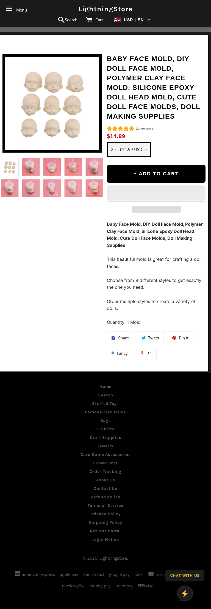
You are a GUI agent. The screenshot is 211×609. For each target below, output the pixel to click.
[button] (132, 19)
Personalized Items (105, 412)
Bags (105, 420)
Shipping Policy (105, 522)
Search (105, 395)
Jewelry (105, 446)
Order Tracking (105, 471)
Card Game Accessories (105, 454)
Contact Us (105, 488)
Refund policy (105, 496)
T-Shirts (105, 429)
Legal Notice (105, 539)
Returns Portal (105, 530)
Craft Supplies (105, 437)
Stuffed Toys (105, 403)
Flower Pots (105, 463)
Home (105, 386)
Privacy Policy (105, 513)
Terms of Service (105, 505)
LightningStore (106, 9)
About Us (105, 480)
